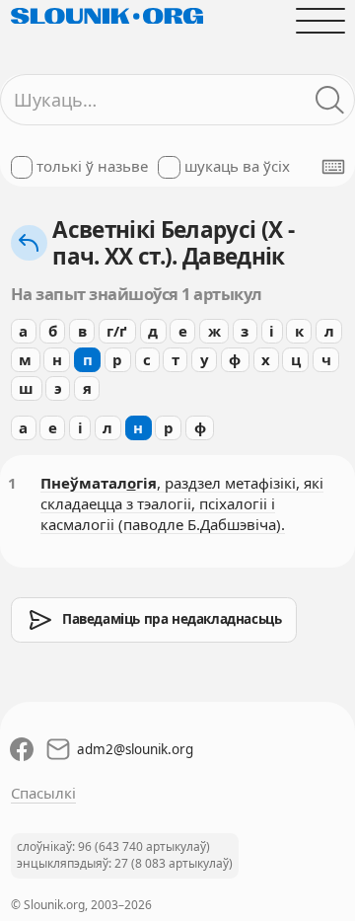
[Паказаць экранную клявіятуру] (333, 167)
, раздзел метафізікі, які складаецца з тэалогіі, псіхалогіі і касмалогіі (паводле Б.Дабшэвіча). (181, 503)
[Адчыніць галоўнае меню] (320, 20)
